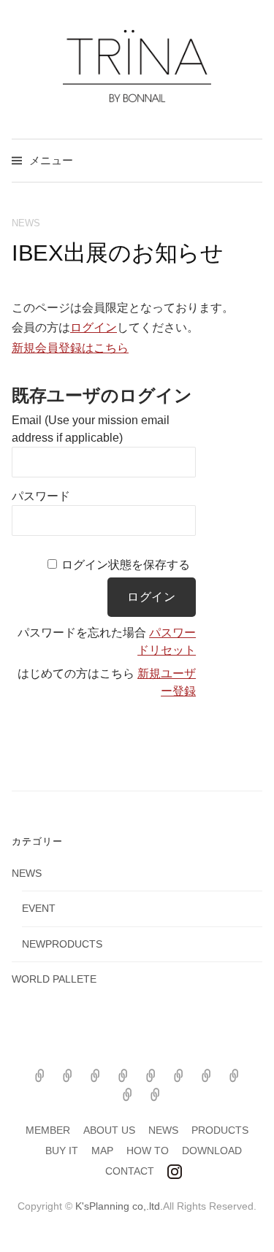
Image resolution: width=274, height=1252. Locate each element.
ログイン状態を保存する (125, 564)
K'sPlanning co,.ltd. (119, 1206)
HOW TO (147, 1150)
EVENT (39, 908)
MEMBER (48, 1130)
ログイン (93, 327)
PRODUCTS (219, 1130)
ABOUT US (109, 1130)
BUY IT (61, 1150)
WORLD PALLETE (54, 979)
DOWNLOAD (212, 1150)
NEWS (26, 223)
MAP (102, 1150)
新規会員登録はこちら (70, 348)
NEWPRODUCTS (62, 944)
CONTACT (129, 1171)
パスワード (41, 496)
